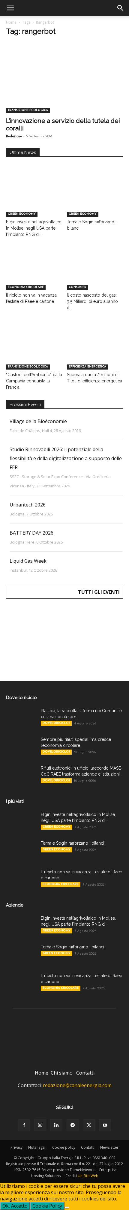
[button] (10, 8)
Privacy (16, 1147)
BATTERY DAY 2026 (31, 533)
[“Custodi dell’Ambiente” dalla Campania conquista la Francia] (34, 350)
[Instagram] (40, 1125)
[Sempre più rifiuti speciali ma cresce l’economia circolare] (21, 746)
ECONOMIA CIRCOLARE (26, 287)
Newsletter (109, 1147)
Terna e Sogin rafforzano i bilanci (72, 843)
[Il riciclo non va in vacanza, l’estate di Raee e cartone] (34, 270)
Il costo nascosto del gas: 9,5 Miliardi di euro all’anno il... (92, 301)
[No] (66, 1208)
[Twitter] (89, 1125)
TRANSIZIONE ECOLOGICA (28, 110)
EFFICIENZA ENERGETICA (87, 366)
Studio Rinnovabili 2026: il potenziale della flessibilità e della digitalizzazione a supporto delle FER (66, 458)
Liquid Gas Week (28, 561)
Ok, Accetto (15, 1206)
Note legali (37, 1147)
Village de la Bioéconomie (38, 421)
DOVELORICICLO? (56, 723)
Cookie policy (63, 1147)
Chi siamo (62, 1072)
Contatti (85, 1072)
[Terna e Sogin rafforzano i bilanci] (95, 197)
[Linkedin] (56, 1125)
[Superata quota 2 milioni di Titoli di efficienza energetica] (95, 350)
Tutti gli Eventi (99, 592)
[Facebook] (24, 1125)
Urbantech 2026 (28, 504)
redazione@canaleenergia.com (77, 1085)
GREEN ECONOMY (22, 214)
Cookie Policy (47, 1206)
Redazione (14, 136)
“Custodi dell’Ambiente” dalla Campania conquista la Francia (34, 381)
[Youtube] (105, 1125)
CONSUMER (77, 287)
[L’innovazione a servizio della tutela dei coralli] (64, 84)
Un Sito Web (88, 1175)
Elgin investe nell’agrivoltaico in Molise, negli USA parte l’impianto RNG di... (34, 228)
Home (11, 22)
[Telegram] (73, 1125)
